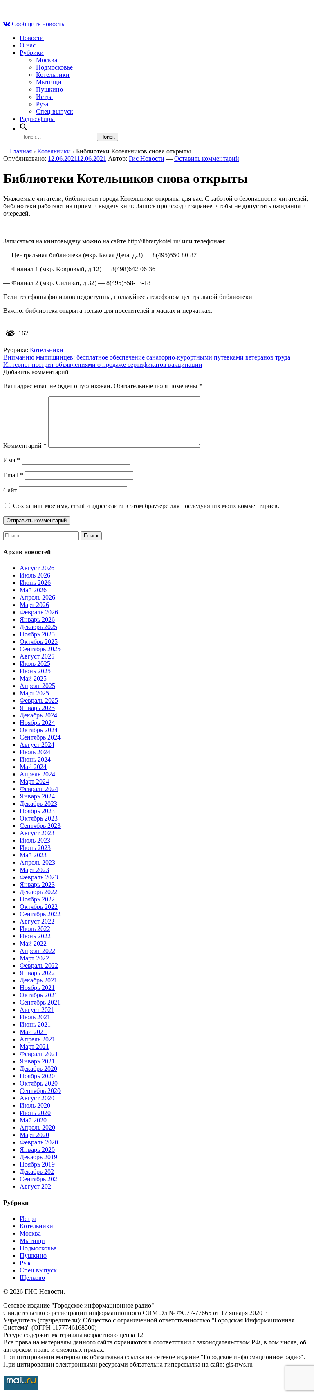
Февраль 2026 (39, 612)
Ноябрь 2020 (37, 1075)
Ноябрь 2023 (37, 810)
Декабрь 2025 (38, 626)
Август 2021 (37, 1009)
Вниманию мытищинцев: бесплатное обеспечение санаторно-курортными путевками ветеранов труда (146, 357)
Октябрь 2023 (39, 818)
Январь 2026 (37, 619)
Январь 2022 (37, 972)
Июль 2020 (35, 1105)
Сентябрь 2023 (40, 825)
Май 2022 (33, 943)
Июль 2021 (35, 1017)
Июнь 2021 (35, 1024)
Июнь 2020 (35, 1112)
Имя (11, 459)
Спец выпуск (54, 111)
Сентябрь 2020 (40, 1090)
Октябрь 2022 (39, 906)
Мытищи (48, 82)
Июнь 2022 (35, 936)
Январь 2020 (37, 1149)
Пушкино (49, 89)
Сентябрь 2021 (40, 1002)
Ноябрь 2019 (37, 1164)
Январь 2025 (37, 707)
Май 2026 (33, 590)
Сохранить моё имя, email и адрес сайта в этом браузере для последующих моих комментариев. (146, 505)
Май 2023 (33, 855)
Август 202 (35, 1186)
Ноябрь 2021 (37, 987)
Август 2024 (37, 744)
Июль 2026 (35, 575)
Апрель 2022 (37, 950)
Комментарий (25, 445)
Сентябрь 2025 (40, 648)
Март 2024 (34, 781)
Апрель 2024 (37, 774)
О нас (28, 45)
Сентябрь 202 (38, 1179)
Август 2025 (37, 656)
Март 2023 (34, 869)
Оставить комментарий (206, 158)
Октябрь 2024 (39, 729)
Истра (44, 96)
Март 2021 (34, 1046)
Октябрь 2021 (39, 994)
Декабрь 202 (37, 1171)
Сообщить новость (38, 23)
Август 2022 (37, 921)
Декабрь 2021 (38, 980)
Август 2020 (37, 1098)
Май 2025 (33, 678)
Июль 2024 (35, 752)
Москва (46, 59)
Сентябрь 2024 (40, 737)
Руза (42, 104)
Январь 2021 (37, 1061)
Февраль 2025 (39, 700)
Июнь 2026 (35, 582)
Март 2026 (34, 604)
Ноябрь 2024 (37, 722)
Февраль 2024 (39, 788)
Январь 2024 (37, 796)
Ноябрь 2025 (37, 634)
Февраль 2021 (39, 1053)
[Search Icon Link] (24, 128)
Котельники (53, 74)
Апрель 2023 (37, 862)
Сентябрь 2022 (40, 913)
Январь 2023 (37, 884)
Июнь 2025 (35, 671)
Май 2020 (33, 1120)
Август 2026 (37, 567)
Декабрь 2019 (38, 1156)
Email (13, 475)
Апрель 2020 (37, 1127)
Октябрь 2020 (39, 1083)
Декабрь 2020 (38, 1068)
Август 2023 (37, 833)
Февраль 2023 (39, 877)
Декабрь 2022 (38, 891)
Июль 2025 (35, 663)
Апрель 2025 (37, 685)
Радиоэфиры (37, 118)
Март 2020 (34, 1134)
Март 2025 (34, 693)
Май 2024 (33, 766)
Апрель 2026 (37, 597)
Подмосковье (54, 67)
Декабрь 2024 (38, 715)
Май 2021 (33, 1031)
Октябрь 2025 (39, 641)
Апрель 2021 (37, 1039)
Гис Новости (146, 158)
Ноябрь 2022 (37, 899)
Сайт (10, 490)
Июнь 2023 (35, 847)
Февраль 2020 (39, 1142)
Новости (32, 37)
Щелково (32, 1277)
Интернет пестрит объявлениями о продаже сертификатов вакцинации (102, 364)
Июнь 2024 (35, 759)
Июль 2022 (35, 928)
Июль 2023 (35, 840)
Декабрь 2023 (38, 803)
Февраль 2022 (39, 965)
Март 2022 (34, 958)
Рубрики (32, 52)
